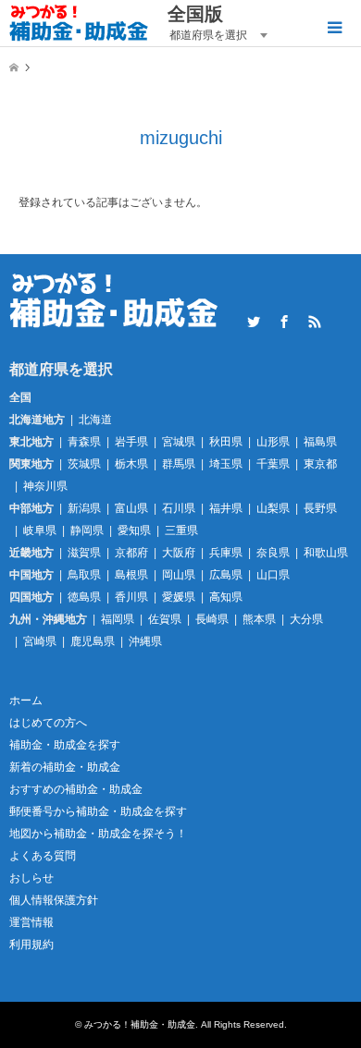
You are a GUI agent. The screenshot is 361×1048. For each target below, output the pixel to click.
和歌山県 (326, 552)
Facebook (284, 321)
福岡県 (117, 619)
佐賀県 (164, 619)
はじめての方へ (48, 722)
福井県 (226, 508)
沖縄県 (145, 641)
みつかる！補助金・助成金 (139, 1024)
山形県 (273, 441)
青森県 (84, 441)
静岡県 (87, 530)
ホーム (26, 700)
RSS (314, 321)
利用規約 (31, 944)
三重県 (181, 530)
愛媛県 (178, 597)
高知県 (226, 597)
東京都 (320, 463)
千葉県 (273, 463)
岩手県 (131, 441)
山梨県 (273, 508)
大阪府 (178, 552)
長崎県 (212, 619)
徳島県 (84, 597)
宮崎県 (39, 641)
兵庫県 (226, 552)
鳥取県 (84, 574)
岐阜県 (39, 530)
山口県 (273, 574)
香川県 (131, 597)
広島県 (226, 574)
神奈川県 (45, 486)
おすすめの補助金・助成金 (76, 789)
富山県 (131, 508)
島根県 (131, 574)
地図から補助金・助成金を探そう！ (98, 833)
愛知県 (134, 530)
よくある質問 (42, 855)
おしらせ (31, 877)
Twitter (253, 321)
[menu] (333, 27)
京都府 (131, 552)
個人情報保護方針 (53, 900)
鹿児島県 (92, 641)
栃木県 (131, 463)
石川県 (178, 508)
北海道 (95, 419)
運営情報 (31, 922)
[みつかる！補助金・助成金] (79, 23)
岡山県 (178, 574)
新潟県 (84, 508)
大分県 (306, 619)
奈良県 (273, 552)
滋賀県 (84, 552)
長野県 (320, 508)
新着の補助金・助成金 (64, 767)
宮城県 (178, 441)
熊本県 (259, 619)
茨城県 (84, 463)
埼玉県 (226, 463)
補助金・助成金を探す (64, 744)
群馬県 (178, 463)
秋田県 (226, 441)
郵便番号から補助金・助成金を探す (98, 811)
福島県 (320, 441)
